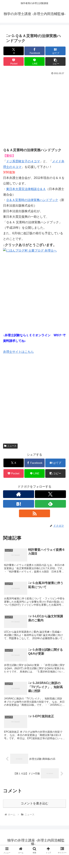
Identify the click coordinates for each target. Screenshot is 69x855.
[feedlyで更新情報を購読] (50, 504)
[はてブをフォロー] (18, 504)
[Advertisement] (34, 112)
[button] (55, 61)
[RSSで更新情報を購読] (34, 513)
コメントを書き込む (34, 803)
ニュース (11, 446)
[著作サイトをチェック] (18, 494)
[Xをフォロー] (50, 494)
